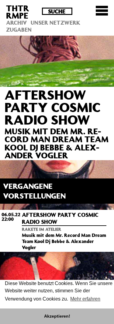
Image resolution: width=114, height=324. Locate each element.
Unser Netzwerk (55, 22)
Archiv (16, 22)
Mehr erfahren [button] (85, 298)
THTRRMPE (17, 12)
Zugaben (19, 29)
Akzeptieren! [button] (57, 316)
